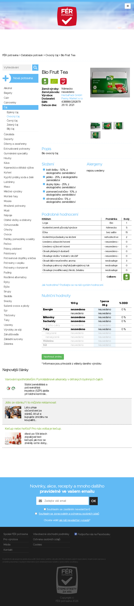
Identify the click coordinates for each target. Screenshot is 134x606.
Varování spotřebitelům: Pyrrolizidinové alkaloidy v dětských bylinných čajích (54, 379)
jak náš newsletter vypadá (74, 520)
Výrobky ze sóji (12, 329)
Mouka (7, 201)
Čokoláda (9, 134)
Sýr (6, 310)
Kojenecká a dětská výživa (19, 167)
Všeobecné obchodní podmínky (51, 534)
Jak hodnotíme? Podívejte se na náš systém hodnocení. (72, 285)
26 (45, 83)
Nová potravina (23, 78)
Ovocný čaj (51, 55)
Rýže (6, 287)
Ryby (7, 282)
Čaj (5, 107)
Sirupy (7, 291)
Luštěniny (9, 182)
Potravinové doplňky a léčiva (20, 258)
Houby (7, 158)
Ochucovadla (11, 225)
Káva (6, 163)
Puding (7, 272)
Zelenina (8, 344)
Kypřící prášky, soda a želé (19, 177)
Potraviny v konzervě (16, 267)
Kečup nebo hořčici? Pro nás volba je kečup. (33, 428)
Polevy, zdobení (12, 249)
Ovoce (7, 234)
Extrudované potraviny (17, 149)
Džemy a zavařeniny (15, 144)
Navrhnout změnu (53, 357)
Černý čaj (12, 120)
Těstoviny (9, 315)
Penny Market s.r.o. (72, 98)
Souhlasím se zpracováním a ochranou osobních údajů (69, 514)
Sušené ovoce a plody (16, 306)
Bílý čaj (10, 129)
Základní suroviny (13, 339)
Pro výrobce (10, 539)
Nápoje (8, 215)
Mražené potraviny (14, 206)
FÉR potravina (10, 55)
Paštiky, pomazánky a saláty (19, 239)
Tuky (6, 320)
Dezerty (8, 139)
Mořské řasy (11, 196)
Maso (7, 187)
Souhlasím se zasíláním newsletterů (68, 509)
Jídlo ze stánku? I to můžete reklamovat (30, 402)
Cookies (37, 544)
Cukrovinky (10, 102)
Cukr (6, 98)
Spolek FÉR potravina (15, 534)
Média (6, 544)
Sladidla (8, 296)
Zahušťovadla (11, 334)
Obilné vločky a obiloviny (17, 220)
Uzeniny (8, 325)
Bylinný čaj (12, 112)
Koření (7, 172)
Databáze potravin (32, 55)
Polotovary (10, 253)
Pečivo (7, 244)
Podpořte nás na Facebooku (93, 534)
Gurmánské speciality (16, 153)
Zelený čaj (12, 125)
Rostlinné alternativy (15, 277)
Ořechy (8, 229)
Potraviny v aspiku (14, 263)
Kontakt (7, 550)
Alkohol (8, 88)
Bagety (8, 93)
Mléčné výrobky (13, 191)
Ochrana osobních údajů (46, 539)
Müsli (6, 210)
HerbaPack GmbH (71, 95)
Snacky (8, 301)
